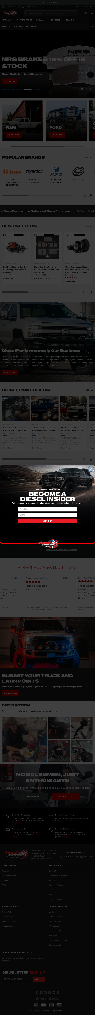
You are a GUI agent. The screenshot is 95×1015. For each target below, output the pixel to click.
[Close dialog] (91, 468)
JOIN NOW (47, 520)
